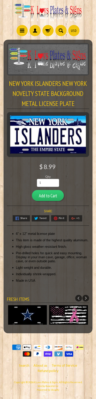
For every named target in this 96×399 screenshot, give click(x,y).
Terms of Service (64, 365)
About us (40, 365)
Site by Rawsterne (48, 386)
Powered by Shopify (48, 389)
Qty (48, 176)
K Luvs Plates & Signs (46, 382)
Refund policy (48, 370)
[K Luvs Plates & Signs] (48, 13)
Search (24, 365)
